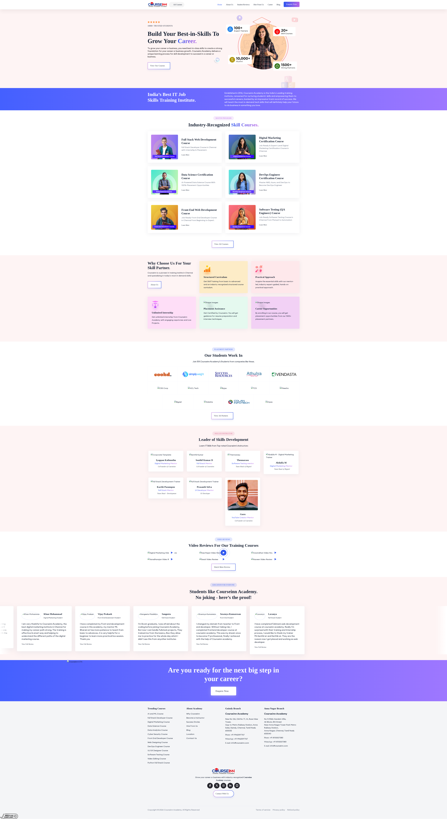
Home (219, 5)
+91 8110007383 (276, 737)
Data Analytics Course (158, 730)
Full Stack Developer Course (160, 718)
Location (190, 734)
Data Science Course (157, 726)
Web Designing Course (158, 742)
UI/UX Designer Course (158, 750)
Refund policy (293, 810)
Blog (278, 5)
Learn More (185, 155)
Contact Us (191, 738)
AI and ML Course (155, 714)
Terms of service (263, 810)
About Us (229, 5)
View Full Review (11, 644)
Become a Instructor (195, 718)
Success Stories (193, 722)
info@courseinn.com (240, 743)
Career (270, 5)
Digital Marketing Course (159, 722)
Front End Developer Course (160, 738)
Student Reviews (243, 5)
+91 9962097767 (238, 735)
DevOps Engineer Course (159, 746)
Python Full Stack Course (159, 763)
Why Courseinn (193, 714)
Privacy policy (279, 810)
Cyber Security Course (157, 734)
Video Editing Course (157, 758)
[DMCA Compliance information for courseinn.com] (9, 816)
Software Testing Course (158, 754)
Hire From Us (259, 5)
